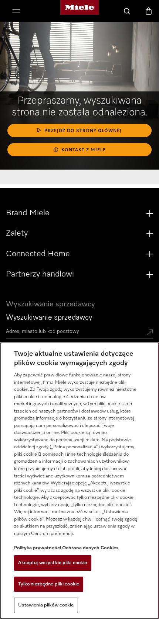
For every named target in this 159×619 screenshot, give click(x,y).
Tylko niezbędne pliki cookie (49, 584)
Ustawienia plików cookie (46, 605)
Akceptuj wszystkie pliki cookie (52, 562)
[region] (79, 480)
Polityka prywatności (37, 548)
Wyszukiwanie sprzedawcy (49, 317)
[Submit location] (150, 333)
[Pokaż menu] (16, 12)
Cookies (110, 548)
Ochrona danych (80, 548)
